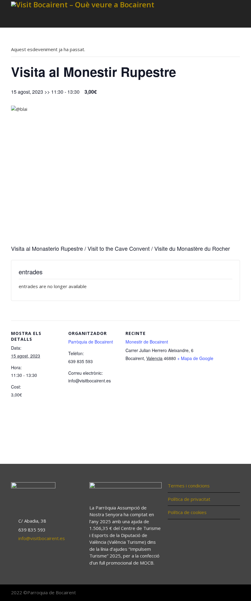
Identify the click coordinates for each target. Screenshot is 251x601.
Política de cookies (187, 512)
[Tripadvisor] (234, 593)
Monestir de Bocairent (147, 342)
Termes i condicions (189, 486)
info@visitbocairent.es (41, 538)
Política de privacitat (189, 499)
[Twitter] (221, 593)
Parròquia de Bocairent (90, 342)
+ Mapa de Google (195, 358)
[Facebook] (209, 593)
